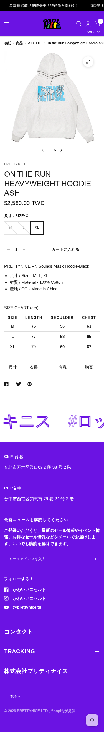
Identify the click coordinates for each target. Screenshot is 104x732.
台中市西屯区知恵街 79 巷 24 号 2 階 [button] (39, 498)
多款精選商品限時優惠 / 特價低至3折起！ (38, 5)
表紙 (7, 43)
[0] (96, 23)
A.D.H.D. (34, 43)
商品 (19, 43)
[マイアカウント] (88, 23)
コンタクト (18, 632)
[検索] (78, 23)
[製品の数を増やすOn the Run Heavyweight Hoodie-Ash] (24, 249)
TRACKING (19, 651)
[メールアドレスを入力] (94, 559)
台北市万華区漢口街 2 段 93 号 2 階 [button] (38, 467)
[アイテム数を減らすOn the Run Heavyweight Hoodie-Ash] (8, 249)
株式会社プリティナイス (36, 671)
